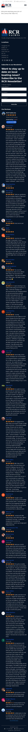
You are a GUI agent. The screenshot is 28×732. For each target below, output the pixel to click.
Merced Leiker (10, 259)
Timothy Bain (10, 639)
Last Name (4, 98)
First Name (4, 92)
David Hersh (9, 494)
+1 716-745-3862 (8, 1)
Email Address (5, 86)
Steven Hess (9, 126)
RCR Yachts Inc (11, 113)
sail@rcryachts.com (20, 1)
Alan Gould (9, 385)
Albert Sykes (9, 459)
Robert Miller (10, 591)
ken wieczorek (10, 282)
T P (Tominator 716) (12, 528)
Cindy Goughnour (11, 266)
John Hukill (9, 351)
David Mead (9, 541)
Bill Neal (8, 219)
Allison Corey (10, 534)
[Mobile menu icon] (25, 5)
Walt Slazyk (9, 191)
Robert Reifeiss (10, 612)
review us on (10, 122)
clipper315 (9, 688)
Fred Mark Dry (10, 311)
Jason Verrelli (10, 560)
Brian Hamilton (10, 184)
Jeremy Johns (10, 709)
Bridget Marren (10, 699)
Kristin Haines (10, 234)
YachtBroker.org (11, 730)
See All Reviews (14, 720)
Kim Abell (8, 418)
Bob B (7, 228)
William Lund (10, 512)
